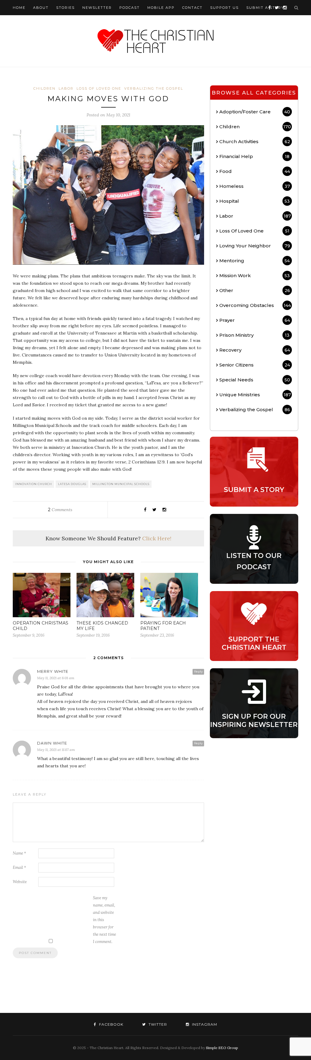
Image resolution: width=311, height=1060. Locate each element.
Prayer (254, 320)
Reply (198, 671)
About (41, 7)
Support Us (224, 7)
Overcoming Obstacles (255, 305)
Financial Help (254, 156)
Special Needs (254, 380)
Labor (66, 88)
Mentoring (254, 260)
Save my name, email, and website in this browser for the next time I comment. (104, 919)
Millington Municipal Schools (120, 484)
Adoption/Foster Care (254, 112)
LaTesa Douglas (72, 484)
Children (44, 88)
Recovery (254, 350)
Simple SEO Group (222, 1047)
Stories (65, 7)
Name (19, 853)
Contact (192, 7)
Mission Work (254, 275)
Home (19, 7)
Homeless (254, 186)
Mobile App (161, 7)
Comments (60, 509)
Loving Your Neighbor (254, 246)
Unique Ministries (255, 395)
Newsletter (97, 7)
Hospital (254, 201)
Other (254, 290)
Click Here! (156, 538)
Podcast (129, 7)
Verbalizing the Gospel (153, 88)
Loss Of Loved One (99, 88)
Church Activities (254, 141)
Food (254, 171)
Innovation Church (33, 484)
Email (19, 867)
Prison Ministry (254, 335)
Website (20, 881)
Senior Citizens (254, 365)
